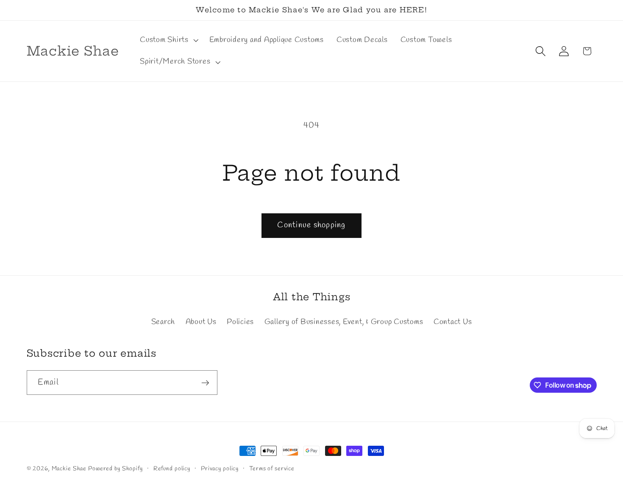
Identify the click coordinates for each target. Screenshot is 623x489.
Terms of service (272, 469)
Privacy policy (220, 469)
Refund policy (171, 469)
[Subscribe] (205, 382)
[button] (168, 40)
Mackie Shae (69, 469)
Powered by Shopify (115, 469)
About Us (201, 322)
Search (163, 322)
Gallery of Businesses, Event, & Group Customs (343, 322)
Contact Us (453, 322)
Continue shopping (311, 225)
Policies (240, 322)
